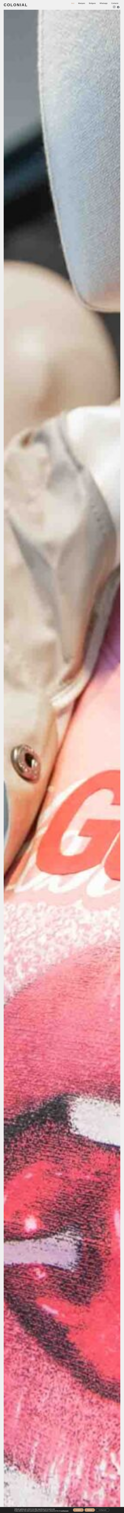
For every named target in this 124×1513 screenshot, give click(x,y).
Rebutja (89, 1510)
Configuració (102, 1510)
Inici (72, 3)
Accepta (78, 1510)
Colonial (16, 5)
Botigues (92, 3)
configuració (64, 1511)
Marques (81, 3)
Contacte (114, 3)
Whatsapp (103, 3)
